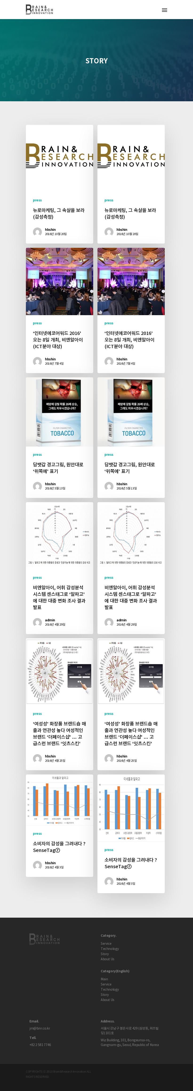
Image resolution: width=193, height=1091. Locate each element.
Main (104, 979)
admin (50, 620)
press (37, 200)
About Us (107, 959)
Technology (110, 949)
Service (106, 943)
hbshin (50, 230)
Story (105, 954)
